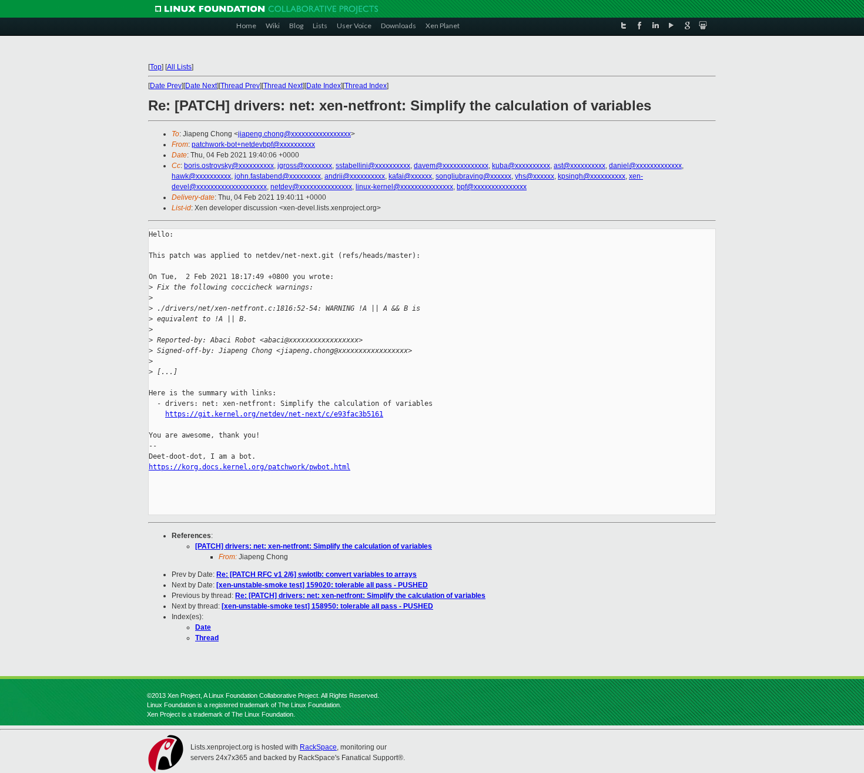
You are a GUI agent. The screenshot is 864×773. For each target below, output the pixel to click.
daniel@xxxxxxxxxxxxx (645, 166)
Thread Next (283, 86)
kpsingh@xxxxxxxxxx (591, 176)
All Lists (179, 67)
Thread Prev (240, 86)
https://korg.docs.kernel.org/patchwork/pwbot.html (249, 467)
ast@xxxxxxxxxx (579, 166)
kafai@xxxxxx (410, 176)
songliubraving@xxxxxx (473, 176)
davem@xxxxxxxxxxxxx (451, 166)
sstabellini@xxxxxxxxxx (373, 166)
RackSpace (318, 747)
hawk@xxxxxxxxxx (201, 176)
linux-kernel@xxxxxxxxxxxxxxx (404, 187)
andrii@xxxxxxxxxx (354, 176)
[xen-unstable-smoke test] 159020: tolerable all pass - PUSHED (322, 585)
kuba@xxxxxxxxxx (521, 166)
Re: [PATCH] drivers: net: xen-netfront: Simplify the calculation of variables (360, 595)
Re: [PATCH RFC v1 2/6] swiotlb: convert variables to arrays (316, 574)
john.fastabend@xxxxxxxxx (278, 176)
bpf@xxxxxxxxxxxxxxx (492, 187)
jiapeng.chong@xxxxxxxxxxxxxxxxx (294, 134)
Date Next (201, 86)
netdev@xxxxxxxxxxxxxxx (311, 187)
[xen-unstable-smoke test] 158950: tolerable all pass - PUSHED (327, 606)
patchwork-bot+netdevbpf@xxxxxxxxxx (253, 144)
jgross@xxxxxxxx (304, 166)
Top (156, 67)
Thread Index (365, 86)
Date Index (323, 86)
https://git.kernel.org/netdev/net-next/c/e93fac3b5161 (274, 414)
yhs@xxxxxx (534, 176)
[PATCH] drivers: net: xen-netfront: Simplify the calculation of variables (313, 546)
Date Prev (166, 86)
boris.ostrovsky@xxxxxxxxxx (229, 166)
